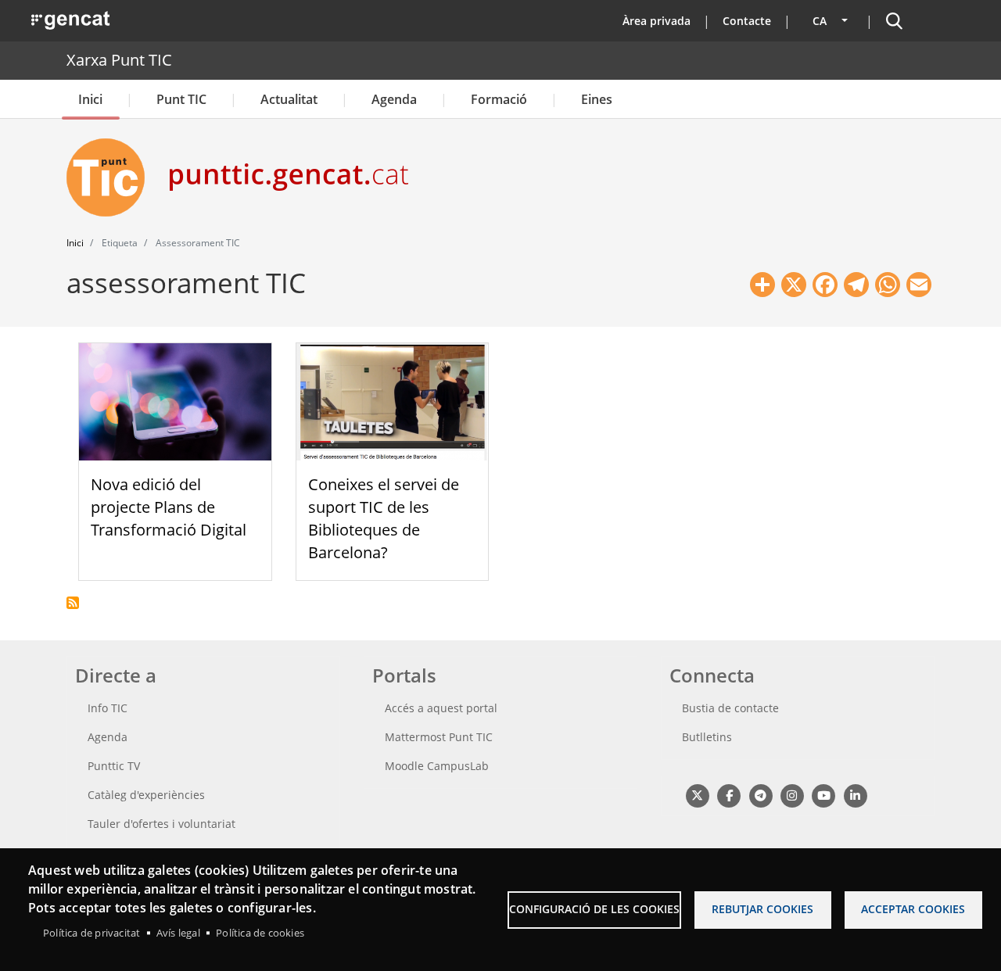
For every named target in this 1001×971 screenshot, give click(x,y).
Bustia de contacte (730, 707)
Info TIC (107, 707)
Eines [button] (596, 99)
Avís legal (178, 933)
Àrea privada (656, 20)
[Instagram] (791, 794)
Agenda (394, 99)
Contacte (747, 20)
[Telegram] (760, 794)
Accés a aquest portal (441, 707)
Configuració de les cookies (594, 908)
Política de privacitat (91, 933)
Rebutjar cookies (762, 908)
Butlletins (707, 736)
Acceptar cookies (913, 908)
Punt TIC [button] (181, 99)
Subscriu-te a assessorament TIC (72, 603)
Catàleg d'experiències (146, 794)
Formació (499, 99)
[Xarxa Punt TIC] (111, 177)
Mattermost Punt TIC (439, 736)
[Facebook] (728, 794)
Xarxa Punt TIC (119, 59)
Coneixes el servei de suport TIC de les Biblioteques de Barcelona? (383, 518)
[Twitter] (697, 794)
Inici (90, 99)
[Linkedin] (855, 794)
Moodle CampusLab (437, 765)
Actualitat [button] (289, 99)
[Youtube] (823, 794)
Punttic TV (114, 765)
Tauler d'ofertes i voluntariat (161, 823)
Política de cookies (260, 933)
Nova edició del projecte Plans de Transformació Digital (168, 507)
